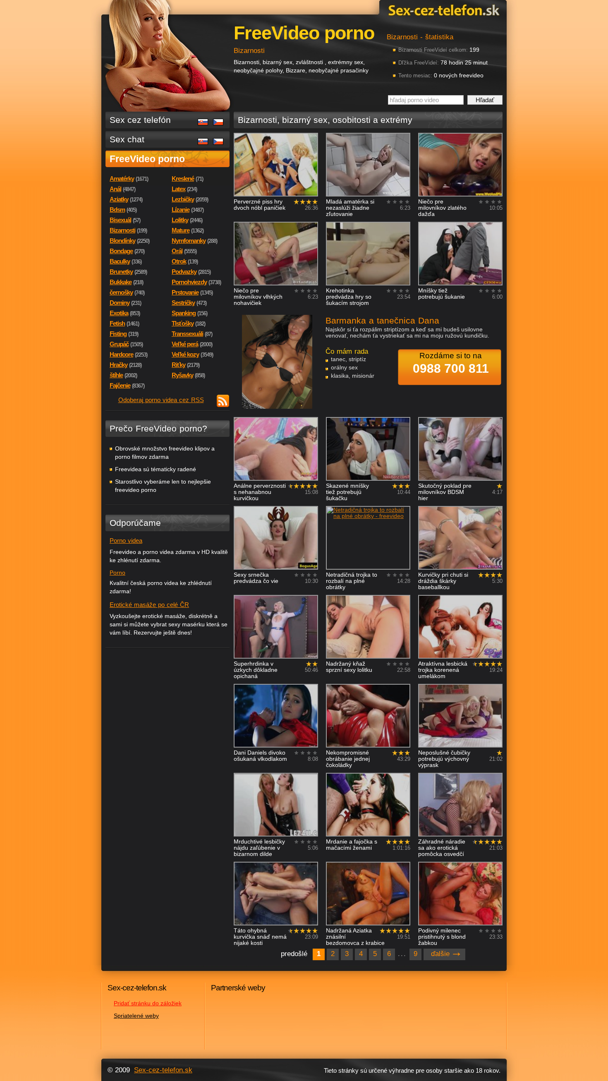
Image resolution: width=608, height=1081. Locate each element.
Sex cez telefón (140, 120)
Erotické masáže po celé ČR (149, 604)
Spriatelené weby (136, 1015)
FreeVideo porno (147, 158)
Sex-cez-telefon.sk (443, 9)
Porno (117, 572)
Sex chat (127, 139)
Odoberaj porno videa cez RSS (161, 399)
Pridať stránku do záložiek (148, 1003)
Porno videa (126, 540)
